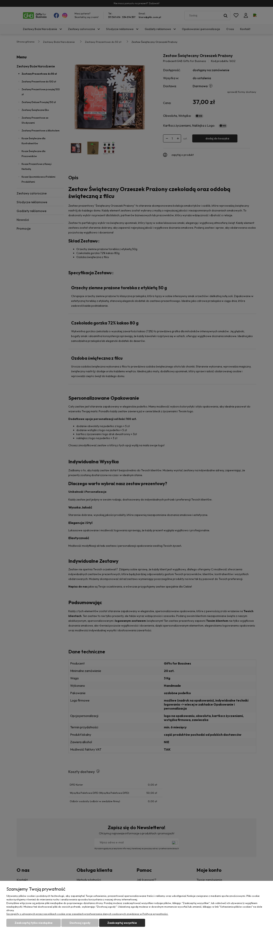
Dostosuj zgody (80, 923)
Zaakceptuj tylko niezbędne (34, 923)
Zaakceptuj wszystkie (122, 923)
